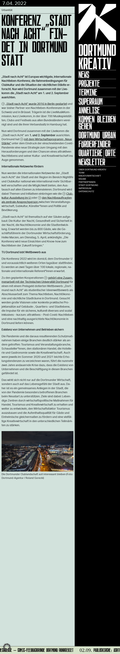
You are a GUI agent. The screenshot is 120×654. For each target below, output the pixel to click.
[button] (7, 647)
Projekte (89, 83)
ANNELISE (89, 110)
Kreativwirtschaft (90, 175)
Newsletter (92, 162)
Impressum (85, 188)
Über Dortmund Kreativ (92, 169)
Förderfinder (94, 144)
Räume (82, 178)
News (84, 74)
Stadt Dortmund (88, 185)
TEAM (81, 172)
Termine (88, 92)
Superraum (90, 101)
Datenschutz (86, 191)
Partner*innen (87, 182)
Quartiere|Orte (97, 152)
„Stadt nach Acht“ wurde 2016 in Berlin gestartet (36, 103)
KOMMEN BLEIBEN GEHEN (97, 123)
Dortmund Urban (97, 135)
